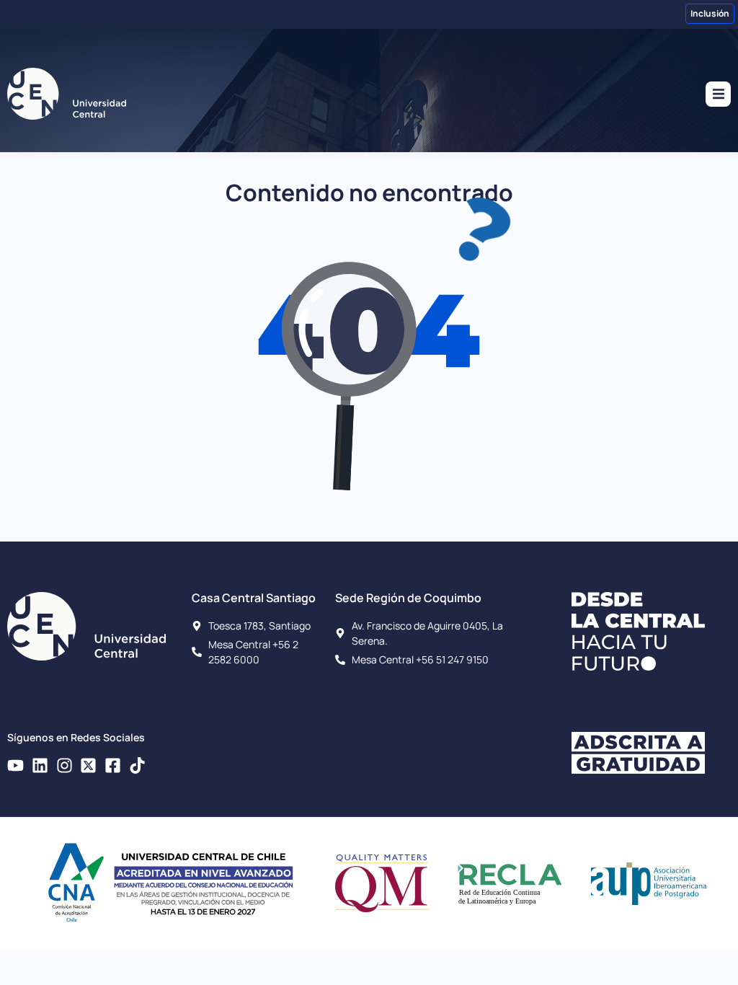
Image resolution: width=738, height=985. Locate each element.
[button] (718, 94)
